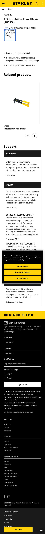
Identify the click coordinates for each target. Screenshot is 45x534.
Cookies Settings (22, 266)
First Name (8, 337)
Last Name (8, 348)
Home (3, 9)
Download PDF (12, 239)
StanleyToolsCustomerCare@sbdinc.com (17, 403)
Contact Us (12, 400)
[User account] (42, 3)
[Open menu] (3, 3)
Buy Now (18, 529)
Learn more (11, 207)
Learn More (10, 175)
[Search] (36, 3)
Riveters (10, 9)
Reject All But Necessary (23, 272)
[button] (4, 496)
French (9, 378)
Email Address (9, 359)
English (9, 374)
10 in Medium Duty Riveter (15, 129)
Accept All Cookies (22, 278)
